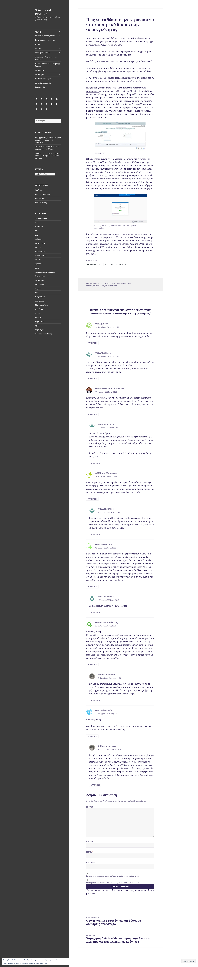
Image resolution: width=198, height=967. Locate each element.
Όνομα (90, 841)
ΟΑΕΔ (37, 313)
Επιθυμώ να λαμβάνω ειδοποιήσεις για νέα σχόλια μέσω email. (113, 876)
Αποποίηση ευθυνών (43, 83)
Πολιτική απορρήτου (43, 79)
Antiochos (111, 283)
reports (38, 247)
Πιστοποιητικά (113, 286)
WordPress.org (41, 202)
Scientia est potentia (43, 11)
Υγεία (37, 325)
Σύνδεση (38, 190)
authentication (41, 218)
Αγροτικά (38, 264)
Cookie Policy (43, 964)
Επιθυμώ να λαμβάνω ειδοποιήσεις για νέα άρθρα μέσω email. (113, 882)
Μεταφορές (39, 70)
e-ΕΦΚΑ (38, 48)
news (37, 235)
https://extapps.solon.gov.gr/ (115, 638)
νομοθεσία (39, 309)
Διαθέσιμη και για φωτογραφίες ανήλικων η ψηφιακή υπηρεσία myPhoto (47, 155)
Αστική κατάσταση (42, 53)
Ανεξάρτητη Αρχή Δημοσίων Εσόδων (46, 58)
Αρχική (38, 31)
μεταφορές (39, 301)
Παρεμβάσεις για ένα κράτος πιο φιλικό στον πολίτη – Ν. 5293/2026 (48, 140)
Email (89, 852)
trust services (40, 255)
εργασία (38, 288)
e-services (39, 227)
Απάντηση (92, 343)
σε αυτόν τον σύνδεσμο (135, 168)
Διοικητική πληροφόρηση (45, 36)
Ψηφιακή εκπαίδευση (43, 334)
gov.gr (95, 286)
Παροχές (38, 317)
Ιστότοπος (91, 863)
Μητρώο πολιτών (42, 305)
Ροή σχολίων (40, 198)
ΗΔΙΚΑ (37, 44)
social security (40, 251)
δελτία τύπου (40, 276)
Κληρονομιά (40, 297)
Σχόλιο (90, 807)
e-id (36, 222)
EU (36, 231)
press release (40, 243)
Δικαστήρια (39, 74)
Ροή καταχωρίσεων (42, 194)
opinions (38, 239)
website (38, 260)
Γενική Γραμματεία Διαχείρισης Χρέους (47, 64)
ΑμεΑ (37, 268)
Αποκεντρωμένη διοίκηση (45, 272)
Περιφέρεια (39, 321)
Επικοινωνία (40, 87)
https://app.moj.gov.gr (106, 443)
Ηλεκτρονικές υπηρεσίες (45, 40)
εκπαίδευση (39, 284)
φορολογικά (40, 330)
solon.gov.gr (92, 91)
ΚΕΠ (37, 293)
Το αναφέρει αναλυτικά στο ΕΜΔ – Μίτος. (108, 606)
